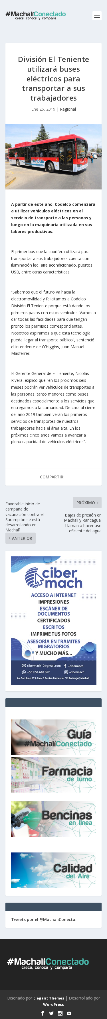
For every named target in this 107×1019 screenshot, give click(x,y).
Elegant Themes (48, 998)
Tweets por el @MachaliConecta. (43, 919)
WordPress (53, 1004)
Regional (68, 109)
